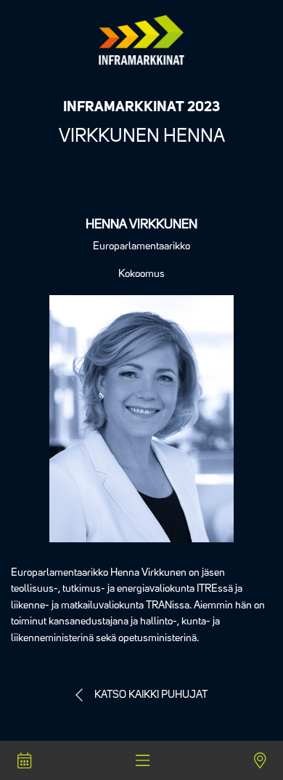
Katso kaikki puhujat (151, 695)
